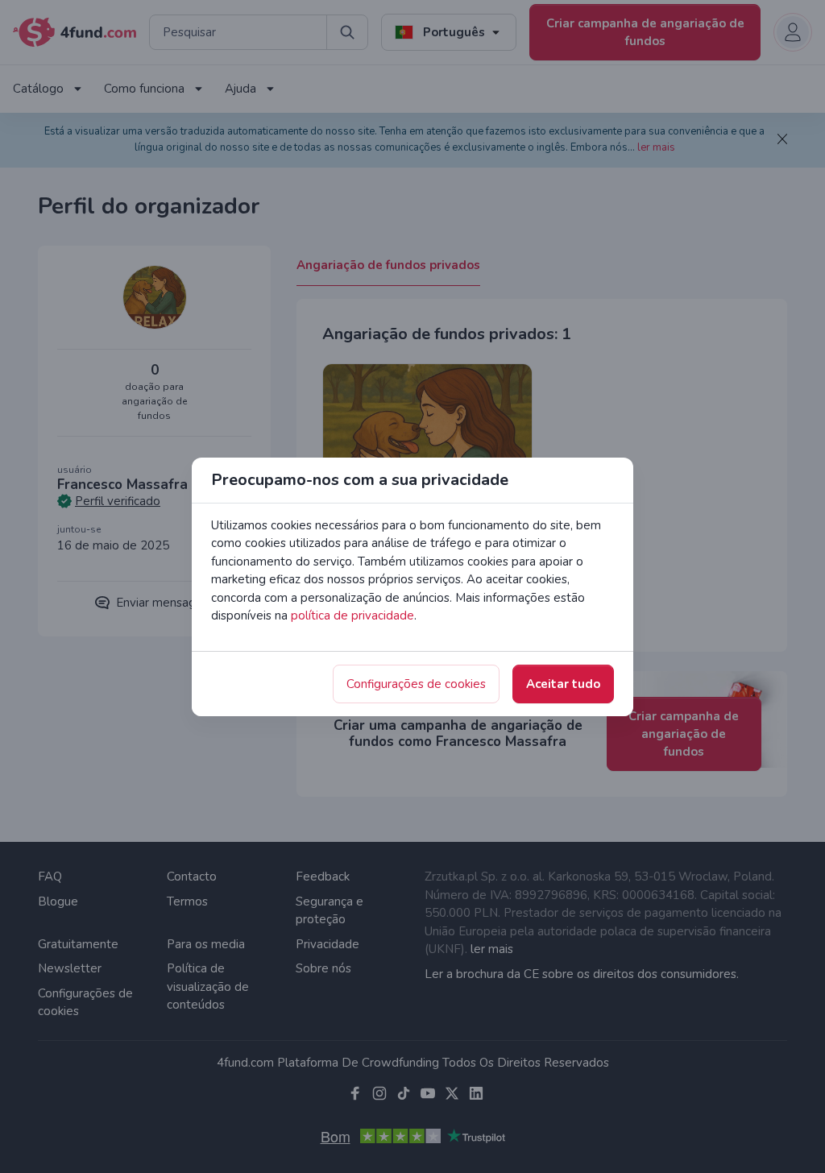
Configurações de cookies (416, 684)
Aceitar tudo (563, 684)
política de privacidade (352, 615)
